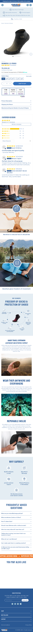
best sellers (4, 615)
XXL (22, 78)
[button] (6, 65)
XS (7, 78)
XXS (3, 78)
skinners (3, 61)
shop (2, 611)
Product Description (7, 101)
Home (2, 23)
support (3, 619)
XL (18, 78)
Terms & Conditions (5, 624)
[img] (11, 146)
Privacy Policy (28, 624)
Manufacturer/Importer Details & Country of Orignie (15, 108)
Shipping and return (7, 104)
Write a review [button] (16, 124)
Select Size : (16, 76)
